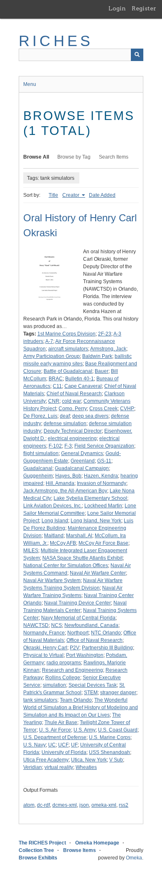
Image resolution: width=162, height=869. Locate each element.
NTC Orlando (106, 633)
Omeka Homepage (97, 843)
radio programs (64, 663)
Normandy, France (44, 633)
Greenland (83, 461)
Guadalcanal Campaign (82, 468)
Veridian (32, 767)
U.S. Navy (34, 745)
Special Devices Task (93, 685)
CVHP (127, 408)
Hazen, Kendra (101, 476)
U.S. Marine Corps (109, 737)
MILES (30, 550)
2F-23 (104, 334)
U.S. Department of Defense (54, 737)
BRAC (56, 379)
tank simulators (40, 700)
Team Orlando (76, 700)
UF (74, 745)
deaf (65, 416)
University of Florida (64, 752)
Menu (29, 84)
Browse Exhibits (38, 858)
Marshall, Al (79, 536)
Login (117, 8)
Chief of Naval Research (74, 394)
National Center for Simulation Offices (65, 565)
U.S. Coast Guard (117, 730)
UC (52, 745)
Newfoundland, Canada (91, 625)
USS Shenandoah (109, 752)
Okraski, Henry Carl (45, 648)
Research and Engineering (72, 670)
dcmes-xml (64, 805)
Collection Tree (36, 850)
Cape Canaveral (83, 386)
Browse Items (79, 850)
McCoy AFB (63, 543)
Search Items (113, 157)
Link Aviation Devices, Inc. (52, 506)
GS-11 (104, 461)
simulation (54, 685)
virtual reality (58, 767)
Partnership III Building (107, 648)
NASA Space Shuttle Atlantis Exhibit (82, 558)
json (84, 805)
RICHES (56, 40)
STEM (91, 692)
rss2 (123, 805)
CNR (53, 401)
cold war (71, 401)
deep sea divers (90, 416)
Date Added (102, 195)
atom (28, 805)
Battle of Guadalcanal (68, 371)
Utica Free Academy (46, 760)
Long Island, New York (96, 521)
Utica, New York (89, 760)
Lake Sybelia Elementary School (90, 498)
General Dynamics (82, 453)
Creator (71, 195)
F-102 (55, 446)
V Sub (116, 760)
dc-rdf (43, 805)
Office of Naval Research (94, 640)
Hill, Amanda (60, 483)
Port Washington (84, 655)
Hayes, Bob (68, 476)
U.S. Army (85, 730)
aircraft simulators (68, 349)
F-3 (68, 446)
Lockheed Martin (103, 506)
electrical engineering (72, 438)
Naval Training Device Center (77, 603)
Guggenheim (38, 476)
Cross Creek (103, 408)
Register (144, 8)
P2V (74, 648)
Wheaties (86, 767)
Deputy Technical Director (73, 431)
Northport (77, 633)
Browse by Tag (74, 157)
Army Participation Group (51, 356)
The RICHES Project (42, 843)
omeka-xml (103, 805)
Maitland (54, 536)
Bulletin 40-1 (79, 379)
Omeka (134, 858)
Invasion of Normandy (101, 483)
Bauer (101, 371)
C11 (57, 386)
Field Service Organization (104, 446)
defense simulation (65, 423)
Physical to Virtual (43, 655)
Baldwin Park (97, 356)
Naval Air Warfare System (52, 580)
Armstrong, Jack (108, 349)
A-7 (49, 341)
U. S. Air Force (55, 730)
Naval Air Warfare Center (98, 573)
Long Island (55, 521)
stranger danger (118, 692)
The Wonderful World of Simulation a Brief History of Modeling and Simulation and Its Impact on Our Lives (80, 707)
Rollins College (62, 678)
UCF (63, 745)
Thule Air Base (60, 722)
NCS (56, 625)
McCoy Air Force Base (103, 543)
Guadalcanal (37, 468)
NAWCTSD (36, 625)
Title (53, 195)
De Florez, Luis (40, 416)
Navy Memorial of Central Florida (78, 618)
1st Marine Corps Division (66, 334)
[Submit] (137, 55)
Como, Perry (73, 408)
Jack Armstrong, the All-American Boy (65, 491)
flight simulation (41, 453)
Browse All (36, 157)
